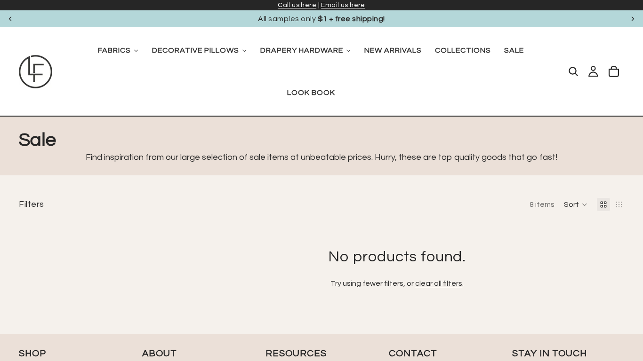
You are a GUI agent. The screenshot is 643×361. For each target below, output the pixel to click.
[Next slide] (632, 18)
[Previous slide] (10, 18)
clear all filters (438, 283)
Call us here (297, 5)
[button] (575, 204)
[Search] (573, 71)
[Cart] (613, 71)
